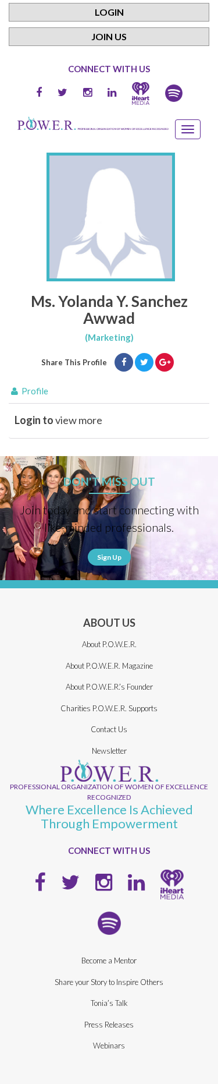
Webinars (109, 1045)
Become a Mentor (109, 960)
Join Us (109, 36)
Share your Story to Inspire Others (109, 982)
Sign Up (109, 557)
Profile (34, 391)
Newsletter (109, 750)
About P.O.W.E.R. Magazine (109, 665)
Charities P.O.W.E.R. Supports (109, 708)
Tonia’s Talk (109, 1003)
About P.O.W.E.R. (109, 644)
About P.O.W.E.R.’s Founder (109, 686)
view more (58, 420)
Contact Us (109, 729)
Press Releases (109, 1024)
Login (109, 11)
